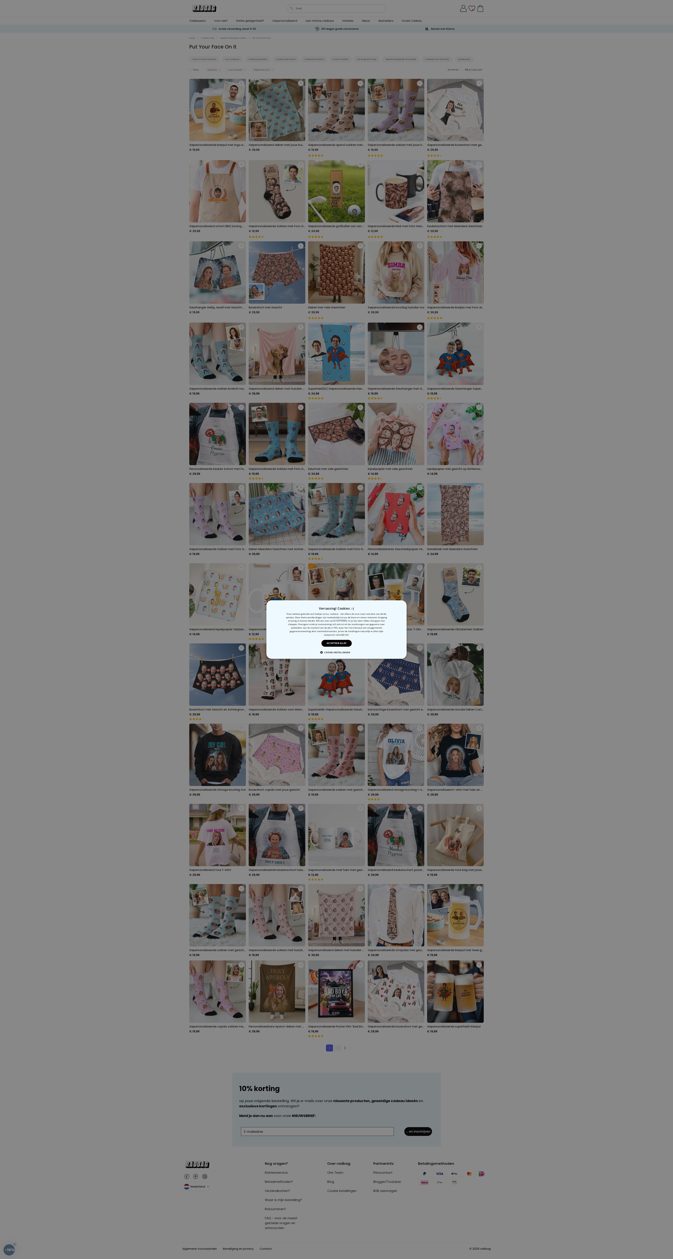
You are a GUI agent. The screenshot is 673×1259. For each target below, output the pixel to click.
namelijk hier (342, 634)
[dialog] (336, 629)
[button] (336, 652)
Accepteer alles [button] (336, 643)
